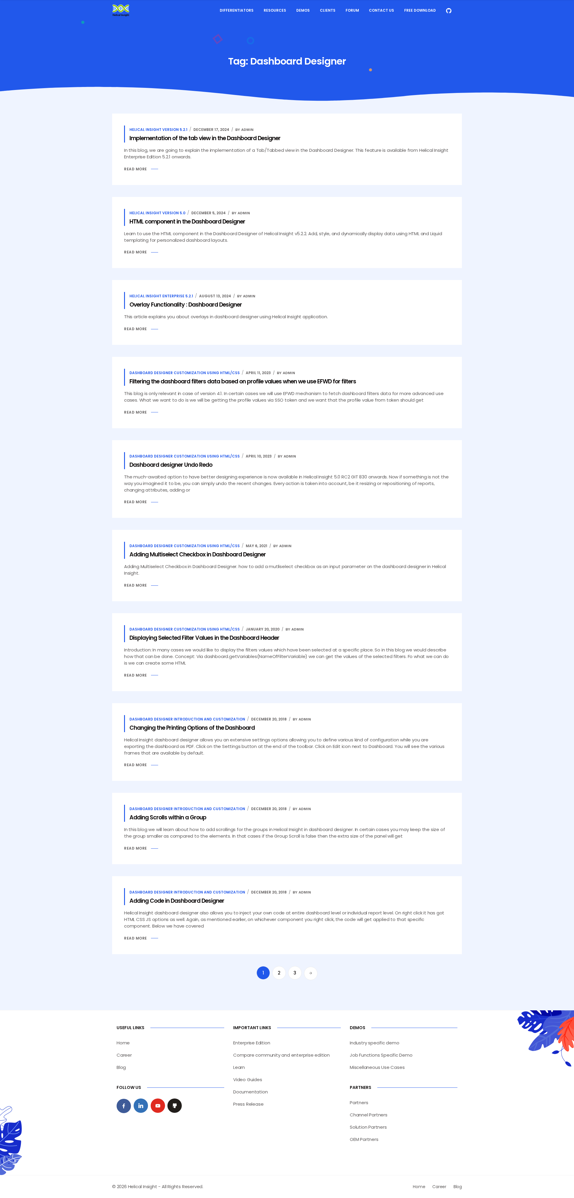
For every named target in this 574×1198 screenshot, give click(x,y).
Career (124, 1055)
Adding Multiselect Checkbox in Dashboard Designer (197, 554)
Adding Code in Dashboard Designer (176, 901)
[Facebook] (124, 1106)
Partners (359, 1102)
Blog (121, 1067)
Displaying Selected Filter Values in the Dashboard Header (204, 638)
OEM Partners (364, 1139)
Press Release (248, 1104)
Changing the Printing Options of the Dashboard (192, 728)
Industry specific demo (374, 1043)
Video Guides (247, 1079)
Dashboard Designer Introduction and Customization (187, 719)
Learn (239, 1067)
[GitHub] (174, 1105)
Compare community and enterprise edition (281, 1055)
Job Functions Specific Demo (381, 1055)
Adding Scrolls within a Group (167, 817)
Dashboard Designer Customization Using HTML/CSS (184, 372)
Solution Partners (368, 1127)
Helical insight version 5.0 (157, 212)
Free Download (420, 10)
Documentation (250, 1092)
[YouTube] (158, 1105)
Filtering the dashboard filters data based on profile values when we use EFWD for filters (242, 381)
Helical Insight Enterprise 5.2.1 (161, 296)
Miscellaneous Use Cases (377, 1067)
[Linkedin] (141, 1105)
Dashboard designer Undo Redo (170, 465)
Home (123, 1043)
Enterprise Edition (251, 1043)
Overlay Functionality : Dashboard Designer (185, 305)
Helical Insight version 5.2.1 (158, 129)
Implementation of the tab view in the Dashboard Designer (204, 138)
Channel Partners (368, 1115)
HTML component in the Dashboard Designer (187, 222)
